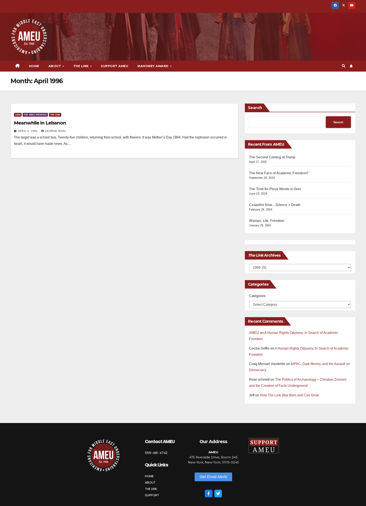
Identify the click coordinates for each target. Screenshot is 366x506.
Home (34, 66)
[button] (343, 66)
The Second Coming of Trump (272, 157)
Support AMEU (114, 66)
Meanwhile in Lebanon (40, 123)
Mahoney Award (153, 66)
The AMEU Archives (35, 114)
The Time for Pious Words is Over (275, 189)
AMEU (254, 333)
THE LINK (151, 489)
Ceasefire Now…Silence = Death (274, 205)
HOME (149, 476)
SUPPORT (152, 495)
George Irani (55, 131)
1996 (17, 114)
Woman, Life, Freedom (266, 221)
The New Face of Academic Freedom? (278, 173)
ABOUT (150, 482)
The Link (55, 114)
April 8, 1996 (28, 131)
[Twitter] (218, 493)
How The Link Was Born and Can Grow (289, 395)
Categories (257, 296)
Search (255, 107)
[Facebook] (208, 493)
